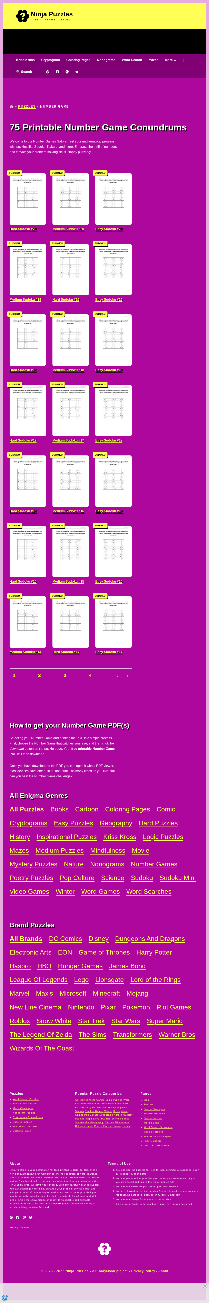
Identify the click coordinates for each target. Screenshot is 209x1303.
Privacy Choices (19, 1227)
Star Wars (125, 1021)
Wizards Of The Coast (42, 1048)
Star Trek (91, 1021)
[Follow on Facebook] (57, 71)
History (20, 836)
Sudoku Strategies (155, 1113)
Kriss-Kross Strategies (157, 1136)
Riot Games (174, 1007)
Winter (65, 891)
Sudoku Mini (178, 877)
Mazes (153, 60)
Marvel (19, 993)
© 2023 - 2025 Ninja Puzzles (65, 1271)
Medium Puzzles (60, 850)
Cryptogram (50, 60)
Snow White (54, 1021)
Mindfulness (107, 850)
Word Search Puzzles (26, 1099)
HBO (44, 966)
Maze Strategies (153, 1132)
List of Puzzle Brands (157, 1145)
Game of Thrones (104, 952)
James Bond (127, 966)
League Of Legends (39, 979)
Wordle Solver (152, 1123)
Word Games (100, 891)
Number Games (154, 864)
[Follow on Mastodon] (67, 71)
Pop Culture (77, 877)
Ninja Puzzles (52, 14)
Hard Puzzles (158, 823)
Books (59, 809)
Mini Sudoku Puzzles (25, 1126)
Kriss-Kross (25, 60)
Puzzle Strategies (154, 1109)
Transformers (132, 1034)
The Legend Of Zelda (41, 1034)
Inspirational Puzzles (67, 836)
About (163, 1271)
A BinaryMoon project (110, 1271)
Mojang (137, 993)
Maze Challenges (23, 1108)
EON (65, 952)
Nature (74, 864)
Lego (81, 979)
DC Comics (65, 938)
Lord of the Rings (155, 979)
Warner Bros (177, 1034)
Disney (99, 938)
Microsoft (73, 993)
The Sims (92, 1034)
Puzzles (27, 106)
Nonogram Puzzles (24, 1113)
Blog (146, 1100)
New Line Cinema (35, 1007)
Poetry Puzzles (31, 877)
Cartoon (87, 809)
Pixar (108, 1007)
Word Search (132, 60)
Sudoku (142, 877)
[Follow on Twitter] (77, 71)
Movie (140, 850)
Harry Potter (154, 952)
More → (171, 60)
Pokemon (136, 1007)
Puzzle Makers (153, 1141)
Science (112, 877)
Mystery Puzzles (33, 864)
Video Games (29, 891)
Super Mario (165, 1021)
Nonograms (106, 60)
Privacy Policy (143, 1271)
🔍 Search (24, 71)
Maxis (44, 993)
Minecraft (106, 993)
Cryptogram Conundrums (28, 1117)
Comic (166, 809)
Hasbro (20, 966)
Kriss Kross (119, 836)
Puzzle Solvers (153, 1118)
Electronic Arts (30, 952)
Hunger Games (80, 966)
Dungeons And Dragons (150, 938)
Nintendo (81, 1007)
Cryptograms (28, 823)
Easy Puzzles (73, 823)
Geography (116, 823)
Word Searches (148, 891)
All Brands (26, 938)
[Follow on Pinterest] (47, 71)
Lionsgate (109, 979)
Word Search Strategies (158, 1127)
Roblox (20, 1021)
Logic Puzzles (163, 836)
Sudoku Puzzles (22, 1122)
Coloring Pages (78, 60)
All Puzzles (27, 809)
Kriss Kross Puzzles (25, 1103)
